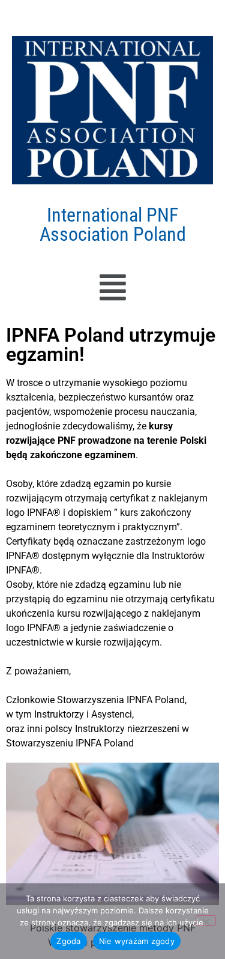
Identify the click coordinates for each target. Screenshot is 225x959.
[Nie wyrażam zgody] (206, 920)
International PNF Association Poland (113, 225)
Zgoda (68, 941)
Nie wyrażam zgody (137, 941)
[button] (112, 287)
